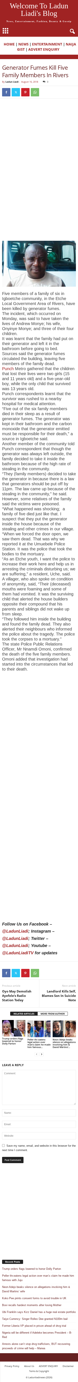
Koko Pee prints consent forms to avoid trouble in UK (34, 1298)
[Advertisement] (39, 144)
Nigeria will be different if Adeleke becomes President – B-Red (37, 1335)
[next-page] (42, 1054)
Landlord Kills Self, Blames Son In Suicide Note (59, 995)
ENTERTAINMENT (47, 44)
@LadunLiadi (15, 931)
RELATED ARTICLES (24, 1013)
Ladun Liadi (12, 81)
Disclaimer (68, 1366)
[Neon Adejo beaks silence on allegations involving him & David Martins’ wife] (64, 1028)
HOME (9, 44)
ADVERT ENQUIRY (44, 49)
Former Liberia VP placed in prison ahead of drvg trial (34, 1325)
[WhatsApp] (35, 92)
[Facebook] (6, 92)
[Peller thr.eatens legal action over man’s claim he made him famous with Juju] (39, 1028)
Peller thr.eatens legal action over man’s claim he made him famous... (39, 1043)
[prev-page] (37, 1054)
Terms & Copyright (39, 1371)
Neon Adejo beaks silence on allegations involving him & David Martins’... (64, 1043)
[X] (16, 92)
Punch (8, 368)
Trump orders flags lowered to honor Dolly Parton (12, 1041)
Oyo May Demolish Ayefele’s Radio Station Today (16, 995)
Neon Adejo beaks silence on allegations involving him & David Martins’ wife (36, 1289)
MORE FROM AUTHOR (53, 1013)
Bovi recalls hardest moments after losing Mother (31, 1305)
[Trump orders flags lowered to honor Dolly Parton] (13, 1028)
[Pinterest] (25, 92)
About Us (29, 1366)
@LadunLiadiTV (17, 953)
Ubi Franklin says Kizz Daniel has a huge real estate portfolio (39, 1312)
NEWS (23, 44)
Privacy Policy (12, 1366)
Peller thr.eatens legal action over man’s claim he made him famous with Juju (38, 1278)
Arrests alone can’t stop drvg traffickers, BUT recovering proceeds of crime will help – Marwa (36, 1346)
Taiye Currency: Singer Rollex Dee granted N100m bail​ (35, 1318)
